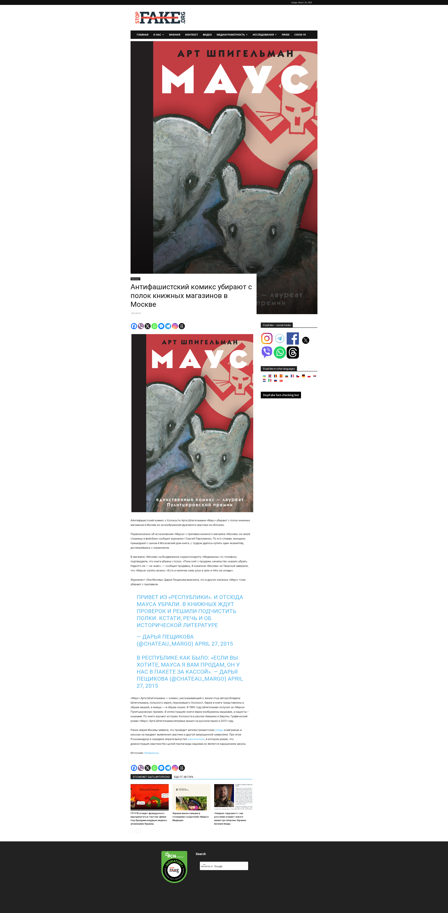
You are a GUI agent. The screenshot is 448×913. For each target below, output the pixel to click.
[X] (148, 326)
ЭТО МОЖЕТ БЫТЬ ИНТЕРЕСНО (151, 777)
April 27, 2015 (214, 643)
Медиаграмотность (231, 34)
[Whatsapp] (154, 326)
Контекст (191, 34)
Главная (142, 34)
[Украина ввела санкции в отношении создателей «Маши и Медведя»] (191, 797)
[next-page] (138, 831)
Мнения (174, 34)
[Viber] (141, 326)
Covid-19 (300, 34)
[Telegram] (168, 326)
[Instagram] (175, 326)
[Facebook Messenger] (161, 326)
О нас (157, 34)
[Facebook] (134, 326)
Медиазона (151, 753)
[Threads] (182, 326)
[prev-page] (133, 831)
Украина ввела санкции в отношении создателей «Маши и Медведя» (190, 817)
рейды (219, 730)
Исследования (263, 34)
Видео (207, 34)
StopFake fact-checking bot (281, 395)
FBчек (285, 34)
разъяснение (196, 739)
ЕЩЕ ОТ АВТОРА (183, 777)
